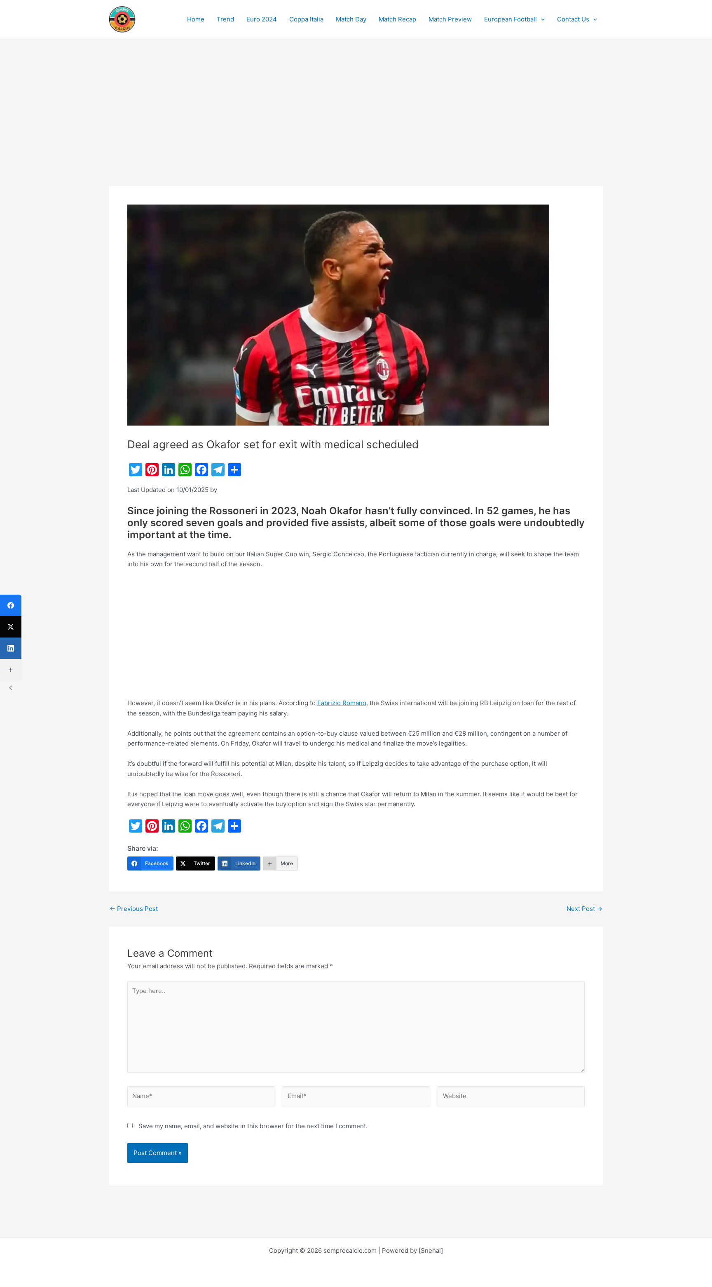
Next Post (584, 909)
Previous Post (134, 909)
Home (195, 19)
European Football (510, 19)
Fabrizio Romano (341, 703)
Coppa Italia (306, 19)
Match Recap (397, 19)
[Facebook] (10, 605)
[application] (541, 19)
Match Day (351, 19)
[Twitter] (10, 627)
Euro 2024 (261, 19)
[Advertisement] (356, 125)
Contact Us (573, 19)
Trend (225, 19)
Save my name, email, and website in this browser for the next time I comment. (253, 1126)
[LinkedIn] (10, 648)
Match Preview (450, 19)
